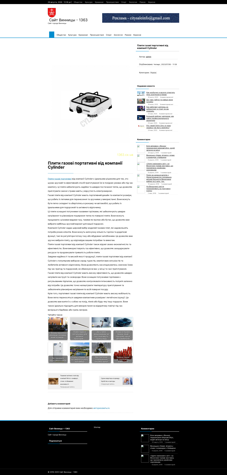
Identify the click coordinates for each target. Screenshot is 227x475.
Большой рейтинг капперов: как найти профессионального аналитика (160, 118)
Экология (133, 2)
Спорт (123, 2)
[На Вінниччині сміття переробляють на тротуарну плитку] (141, 189)
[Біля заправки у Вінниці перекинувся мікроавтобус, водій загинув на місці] (141, 149)
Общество (78, 2)
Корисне (151, 2)
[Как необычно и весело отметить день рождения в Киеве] (141, 93)
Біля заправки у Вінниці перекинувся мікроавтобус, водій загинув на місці (160, 148)
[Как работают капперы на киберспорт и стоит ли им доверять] (141, 108)
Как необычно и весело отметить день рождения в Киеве (160, 93)
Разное (143, 2)
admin (148, 57)
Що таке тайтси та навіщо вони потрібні (159, 101)
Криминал (99, 2)
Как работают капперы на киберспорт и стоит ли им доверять (157, 109)
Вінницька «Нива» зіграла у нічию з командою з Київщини (160, 156)
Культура (88, 2)
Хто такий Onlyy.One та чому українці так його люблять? (158, 126)
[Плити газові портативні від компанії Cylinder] (90, 99)
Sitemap (97, 427)
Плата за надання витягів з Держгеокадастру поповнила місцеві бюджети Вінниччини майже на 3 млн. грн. (158, 178)
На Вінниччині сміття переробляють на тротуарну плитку (158, 188)
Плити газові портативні (60, 179)
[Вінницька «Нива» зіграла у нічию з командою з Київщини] (141, 158)
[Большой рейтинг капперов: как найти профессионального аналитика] (141, 117)
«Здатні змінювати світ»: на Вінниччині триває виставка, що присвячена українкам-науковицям (159, 167)
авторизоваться (101, 408)
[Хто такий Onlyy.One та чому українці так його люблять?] (141, 125)
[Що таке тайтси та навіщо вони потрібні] (141, 101)
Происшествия (112, 2)
